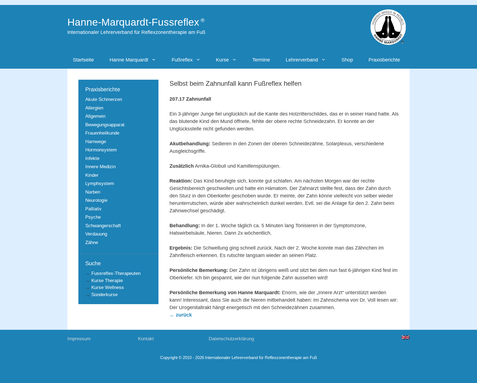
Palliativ (93, 208)
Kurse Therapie (107, 280)
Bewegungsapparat (104, 124)
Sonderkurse (104, 294)
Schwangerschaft (103, 225)
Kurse (222, 60)
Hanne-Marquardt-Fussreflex (133, 22)
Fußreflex (182, 60)
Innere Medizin (100, 166)
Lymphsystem (99, 183)
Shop (347, 60)
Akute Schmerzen (103, 99)
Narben (92, 192)
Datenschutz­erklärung (231, 338)
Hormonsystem (101, 149)
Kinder (92, 175)
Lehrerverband (302, 60)
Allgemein (95, 116)
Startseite (83, 60)
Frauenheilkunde (102, 133)
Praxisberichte (384, 60)
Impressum (79, 338)
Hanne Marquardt (129, 60)
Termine (261, 60)
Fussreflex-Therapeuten (116, 273)
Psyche (93, 217)
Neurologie (96, 200)
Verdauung (96, 234)
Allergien (94, 108)
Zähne (91, 242)
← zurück (180, 315)
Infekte (92, 158)
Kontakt (146, 338)
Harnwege (95, 141)
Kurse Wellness (107, 287)
